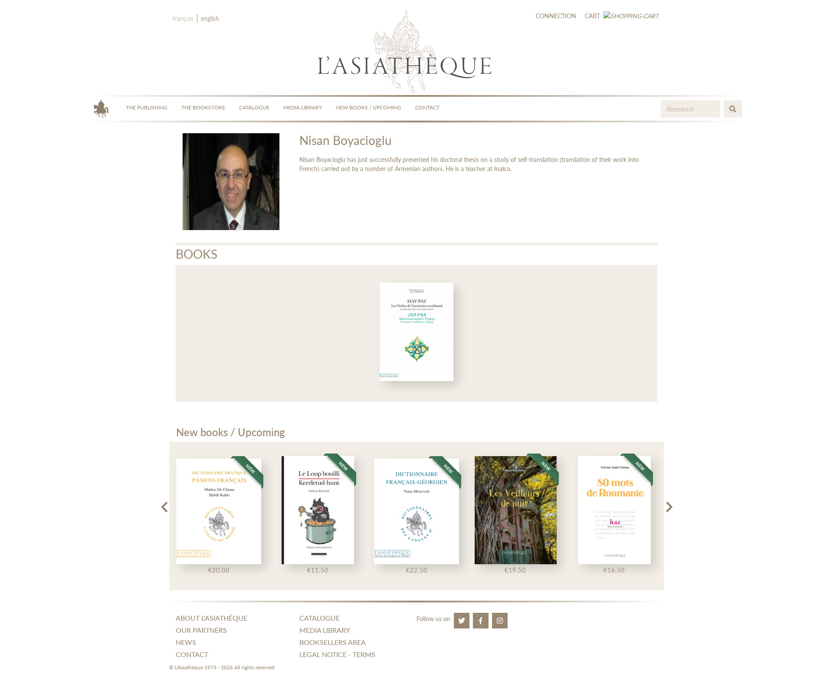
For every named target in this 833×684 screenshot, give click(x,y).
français (183, 18)
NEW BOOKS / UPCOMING (368, 107)
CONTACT (427, 107)
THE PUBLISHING (146, 107)
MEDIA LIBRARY (302, 107)
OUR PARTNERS (201, 630)
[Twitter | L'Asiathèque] (461, 620)
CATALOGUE (254, 107)
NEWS (186, 642)
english (210, 18)
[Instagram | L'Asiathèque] (500, 620)
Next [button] (669, 503)
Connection (556, 16)
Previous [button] (164, 503)
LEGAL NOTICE (323, 654)
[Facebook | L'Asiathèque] (481, 620)
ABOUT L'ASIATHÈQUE (211, 618)
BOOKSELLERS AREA (332, 642)
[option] (417, 333)
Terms (364, 654)
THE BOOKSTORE (203, 107)
